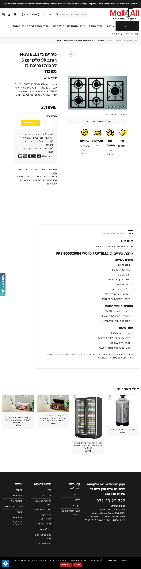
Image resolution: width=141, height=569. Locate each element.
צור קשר (117, 34)
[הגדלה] (123, 107)
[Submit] (57, 14)
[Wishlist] (15, 14)
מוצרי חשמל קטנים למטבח (69, 26)
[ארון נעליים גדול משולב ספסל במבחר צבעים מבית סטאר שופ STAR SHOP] (18, 403)
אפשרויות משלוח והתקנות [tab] (113, 233)
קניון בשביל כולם (130, 40)
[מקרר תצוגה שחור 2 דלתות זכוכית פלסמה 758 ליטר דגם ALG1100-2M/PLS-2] (88, 417)
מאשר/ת (77, 564)
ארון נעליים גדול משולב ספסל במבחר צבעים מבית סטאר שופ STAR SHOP (18, 420)
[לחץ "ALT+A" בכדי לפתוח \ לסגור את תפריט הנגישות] (5, 563)
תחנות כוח (132, 34)
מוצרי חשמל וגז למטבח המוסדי (31, 26)
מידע (48, 14)
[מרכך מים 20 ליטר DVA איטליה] (123, 410)
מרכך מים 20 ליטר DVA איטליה (123, 429)
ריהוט (110, 26)
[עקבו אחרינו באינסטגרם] (15, 523)
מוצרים (118, 40)
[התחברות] (9, 14)
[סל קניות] (3, 14)
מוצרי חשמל (96, 26)
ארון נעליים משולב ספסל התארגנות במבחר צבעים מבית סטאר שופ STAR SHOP (53, 418)
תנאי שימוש (65, 564)
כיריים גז (110, 40)
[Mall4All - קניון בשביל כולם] (119, 14)
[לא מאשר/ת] (137, 564)
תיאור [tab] (130, 233)
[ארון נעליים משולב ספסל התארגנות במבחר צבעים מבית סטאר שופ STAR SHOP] (53, 403)
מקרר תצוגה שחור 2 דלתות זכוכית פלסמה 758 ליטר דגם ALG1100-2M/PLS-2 (88, 445)
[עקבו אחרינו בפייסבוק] (20, 523)
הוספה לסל (30, 123)
